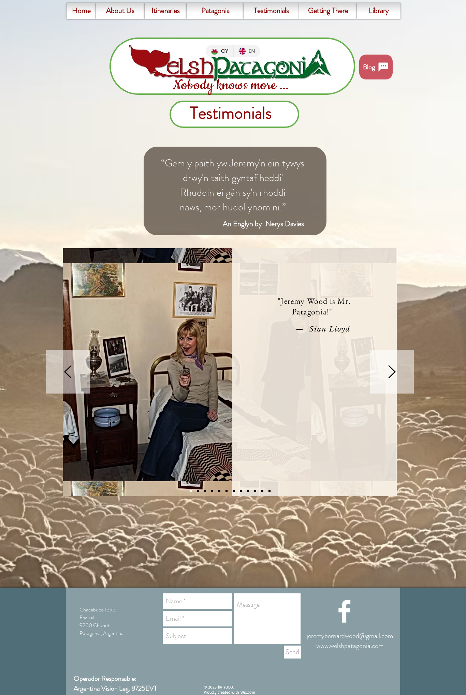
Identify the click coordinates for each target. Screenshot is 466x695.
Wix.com (248, 692)
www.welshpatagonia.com (349, 646)
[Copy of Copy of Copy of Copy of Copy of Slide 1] (248, 491)
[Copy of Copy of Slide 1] (219, 491)
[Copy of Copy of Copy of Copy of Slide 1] (241, 491)
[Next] (392, 372)
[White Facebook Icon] (344, 611)
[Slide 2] (198, 491)
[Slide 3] (205, 491)
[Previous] (68, 372)
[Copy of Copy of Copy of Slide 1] (226, 491)
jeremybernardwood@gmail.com (350, 636)
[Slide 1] (191, 491)
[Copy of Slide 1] (212, 491)
